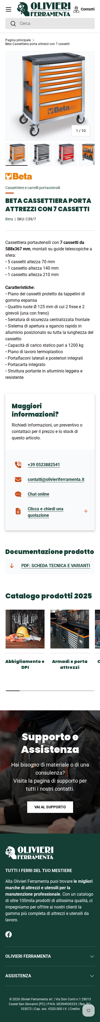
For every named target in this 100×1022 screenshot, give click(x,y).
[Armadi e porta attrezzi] (69, 629)
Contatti (88, 9)
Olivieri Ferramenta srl (36, 999)
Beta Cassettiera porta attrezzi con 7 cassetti (37, 44)
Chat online (38, 494)
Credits (75, 1009)
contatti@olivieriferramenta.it (56, 479)
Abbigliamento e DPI (25, 664)
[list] (50, 96)
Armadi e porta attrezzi (69, 664)
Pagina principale (18, 40)
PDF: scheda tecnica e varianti (55, 565)
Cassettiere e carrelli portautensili (32, 188)
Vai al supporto (50, 807)
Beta (9, 219)
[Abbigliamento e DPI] (25, 629)
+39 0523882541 (44, 464)
